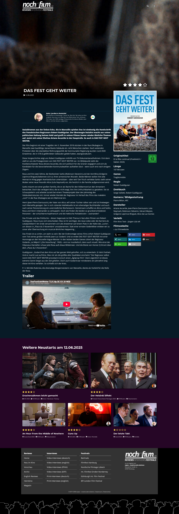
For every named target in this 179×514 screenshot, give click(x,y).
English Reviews (31, 476)
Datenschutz (107, 492)
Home (26, 458)
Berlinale (85, 458)
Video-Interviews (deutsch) (58, 458)
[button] (120, 235)
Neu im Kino (29, 462)
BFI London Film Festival (91, 481)
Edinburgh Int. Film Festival (93, 476)
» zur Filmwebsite (121, 229)
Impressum (98, 492)
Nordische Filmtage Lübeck (93, 467)
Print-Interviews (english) (57, 481)
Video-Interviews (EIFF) (56, 471)
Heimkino (28, 481)
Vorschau (28, 467)
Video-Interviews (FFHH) (57, 467)
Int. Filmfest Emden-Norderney (94, 471)
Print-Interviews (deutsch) (58, 476)
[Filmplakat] (135, 122)
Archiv (26, 471)
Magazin (27, 485)
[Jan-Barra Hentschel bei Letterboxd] (93, 117)
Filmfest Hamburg (89, 462)
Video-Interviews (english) (58, 462)
